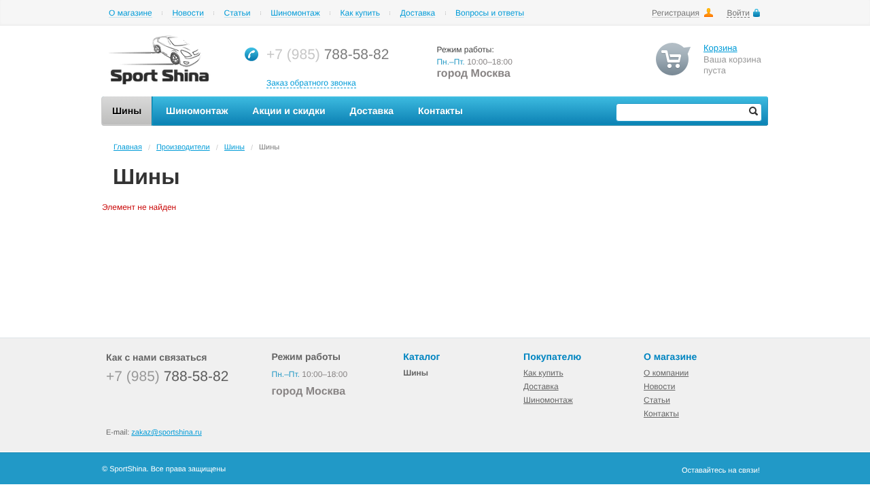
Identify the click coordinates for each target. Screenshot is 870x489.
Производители (183, 147)
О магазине (130, 13)
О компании (666, 373)
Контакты (661, 413)
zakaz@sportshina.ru (166, 433)
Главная (128, 147)
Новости (187, 13)
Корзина (720, 48)
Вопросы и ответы (489, 13)
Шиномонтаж (295, 13)
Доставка (418, 13)
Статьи (237, 13)
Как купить (360, 13)
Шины (234, 147)
